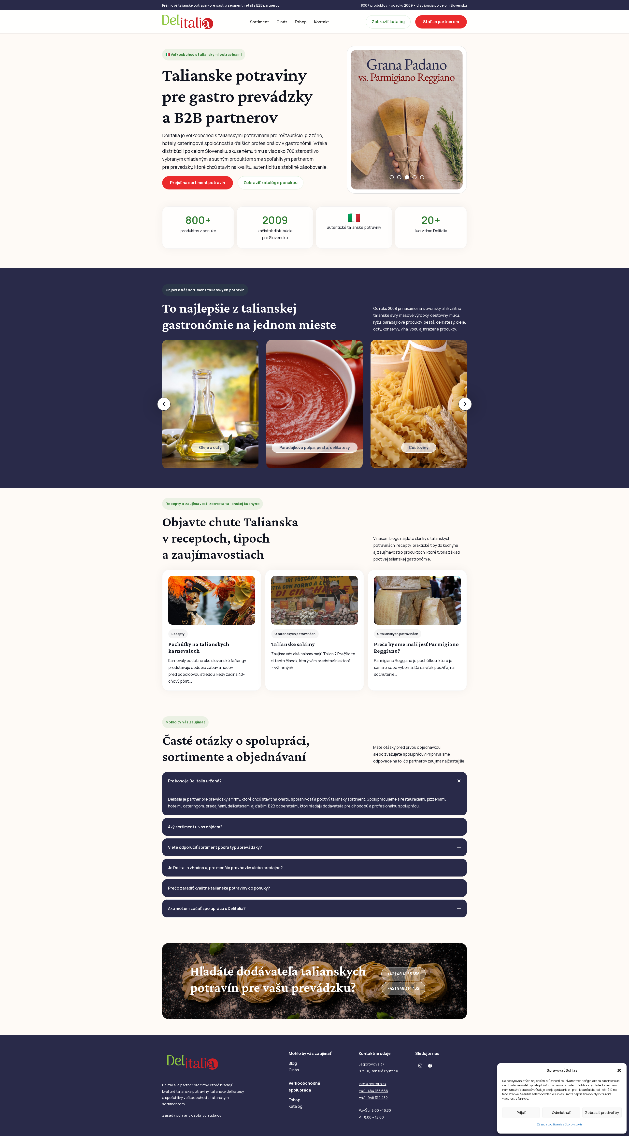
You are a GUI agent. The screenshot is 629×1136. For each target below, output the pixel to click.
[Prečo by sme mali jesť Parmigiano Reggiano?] (417, 630)
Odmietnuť (561, 1112)
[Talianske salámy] (314, 630)
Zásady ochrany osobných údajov (192, 1115)
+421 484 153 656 (373, 1090)
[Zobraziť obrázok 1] (391, 177)
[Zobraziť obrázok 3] (407, 177)
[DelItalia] (187, 21)
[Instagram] (420, 1066)
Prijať (521, 1112)
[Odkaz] (210, 404)
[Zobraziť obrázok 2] (399, 177)
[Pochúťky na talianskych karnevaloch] (211, 630)
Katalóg (295, 1106)
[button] (619, 1070)
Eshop (294, 1100)
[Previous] (164, 404)
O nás (294, 1070)
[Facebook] (430, 1066)
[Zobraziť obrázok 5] (422, 177)
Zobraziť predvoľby (602, 1112)
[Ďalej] (465, 404)
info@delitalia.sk (372, 1083)
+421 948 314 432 (373, 1097)
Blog (293, 1063)
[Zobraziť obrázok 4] (414, 177)
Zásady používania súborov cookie (559, 1124)
